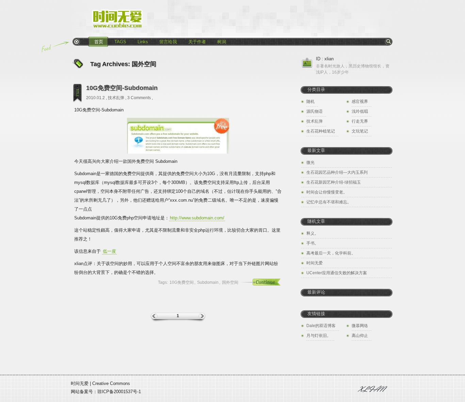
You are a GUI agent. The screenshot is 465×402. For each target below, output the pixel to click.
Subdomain (208, 282)
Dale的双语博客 (321, 325)
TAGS (120, 41)
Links (143, 41)
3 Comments (139, 97)
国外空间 (230, 282)
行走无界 (360, 121)
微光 (310, 162)
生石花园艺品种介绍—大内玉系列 (337, 172)
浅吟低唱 (360, 111)
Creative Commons (111, 383)
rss (76, 41)
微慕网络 (360, 325)
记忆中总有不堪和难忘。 (328, 202)
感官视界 (360, 101)
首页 (98, 41)
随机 (310, 101)
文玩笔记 (360, 131)
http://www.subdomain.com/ (197, 217)
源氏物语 (314, 111)
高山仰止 (360, 335)
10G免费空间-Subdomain (122, 87)
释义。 (312, 233)
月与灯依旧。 (318, 335)
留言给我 (168, 41)
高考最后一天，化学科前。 (330, 253)
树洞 (221, 41)
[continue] (258, 282)
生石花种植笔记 (320, 131)
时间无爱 (314, 263)
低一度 (109, 251)
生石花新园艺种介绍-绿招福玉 (333, 182)
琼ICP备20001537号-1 (119, 391)
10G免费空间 (182, 282)
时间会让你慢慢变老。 (326, 192)
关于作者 (197, 41)
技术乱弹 (116, 97)
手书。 (312, 243)
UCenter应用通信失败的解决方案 (336, 272)
